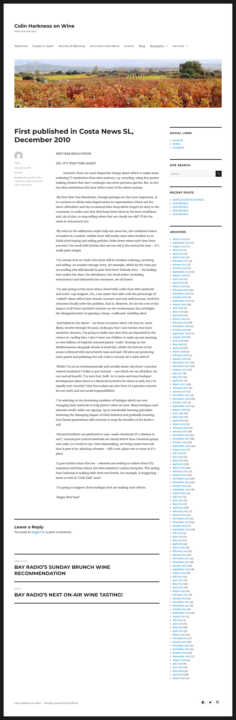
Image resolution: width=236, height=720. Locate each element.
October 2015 (180, 442)
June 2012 (178, 580)
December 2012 (181, 558)
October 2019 (180, 297)
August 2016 (179, 409)
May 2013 (178, 540)
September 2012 (181, 569)
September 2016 (181, 406)
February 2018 (180, 355)
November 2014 (181, 482)
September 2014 (181, 489)
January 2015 (180, 475)
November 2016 (181, 398)
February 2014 (180, 511)
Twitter (177, 144)
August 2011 (179, 616)
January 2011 (179, 642)
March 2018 (179, 351)
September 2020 (182, 271)
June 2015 (178, 456)
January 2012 (180, 598)
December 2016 (181, 395)
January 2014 (180, 515)
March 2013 (179, 547)
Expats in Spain (43, 46)
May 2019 (178, 311)
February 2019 (180, 322)
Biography (157, 46)
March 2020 (179, 286)
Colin (17, 163)
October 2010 (180, 652)
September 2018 (181, 333)
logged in (38, 532)
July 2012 (177, 576)
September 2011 (181, 612)
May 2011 (178, 627)
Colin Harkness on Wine (44, 26)
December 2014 (181, 478)
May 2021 (178, 250)
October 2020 (180, 268)
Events (129, 46)
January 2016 (180, 431)
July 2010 (177, 663)
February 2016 (180, 427)
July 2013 (177, 533)
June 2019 (178, 308)
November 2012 (181, 562)
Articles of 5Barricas (72, 46)
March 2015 (179, 467)
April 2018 (178, 348)
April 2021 (178, 253)
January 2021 (180, 264)
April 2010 (178, 674)
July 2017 (177, 373)
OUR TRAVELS (180, 203)
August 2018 (179, 337)
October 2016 (180, 402)
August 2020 (179, 275)
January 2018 (180, 358)
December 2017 (181, 362)
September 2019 (181, 300)
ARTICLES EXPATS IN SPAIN (188, 199)
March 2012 (179, 591)
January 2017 (180, 391)
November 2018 (181, 326)
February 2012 (180, 594)
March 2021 (179, 257)
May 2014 (178, 504)
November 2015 (181, 438)
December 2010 (181, 645)
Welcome (21, 46)
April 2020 (178, 282)
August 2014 (179, 493)
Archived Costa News (104, 46)
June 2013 (178, 536)
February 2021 (180, 261)
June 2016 (178, 413)
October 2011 (180, 609)
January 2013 (180, 554)
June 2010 (178, 667)
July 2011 (177, 620)
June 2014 (178, 500)
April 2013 (178, 544)
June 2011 (178, 623)
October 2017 (180, 369)
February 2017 (180, 388)
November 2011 (181, 605)
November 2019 (181, 293)
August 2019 (179, 304)
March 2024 (179, 239)
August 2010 (179, 660)
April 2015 (178, 464)
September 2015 (181, 446)
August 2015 (179, 449)
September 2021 (181, 242)
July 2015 (177, 453)
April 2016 (178, 420)
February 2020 (180, 290)
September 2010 (181, 656)
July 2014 (177, 496)
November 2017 (181, 366)
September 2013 (181, 529)
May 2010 (178, 671)
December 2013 (181, 518)
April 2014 (178, 507)
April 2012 (178, 587)
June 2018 (178, 340)
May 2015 (178, 460)
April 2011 (178, 631)
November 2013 (181, 522)
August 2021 (179, 246)
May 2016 (178, 417)
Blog (142, 46)
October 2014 (180, 485)
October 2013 (180, 525)
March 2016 (179, 424)
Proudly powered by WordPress (61, 703)
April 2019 (178, 315)
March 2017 (179, 384)
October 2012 (180, 565)
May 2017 (178, 377)
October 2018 (180, 329)
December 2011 (181, 602)
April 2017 (178, 380)
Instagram (178, 147)
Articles (18, 172)
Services (178, 46)
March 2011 (179, 634)
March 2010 (179, 678)
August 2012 (179, 573)
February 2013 (180, 551)
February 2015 (180, 471)
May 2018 (178, 344)
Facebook (178, 140)
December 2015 (181, 435)
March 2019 (179, 319)
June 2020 (178, 279)
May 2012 (178, 583)
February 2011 (180, 638)
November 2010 (181, 649)
